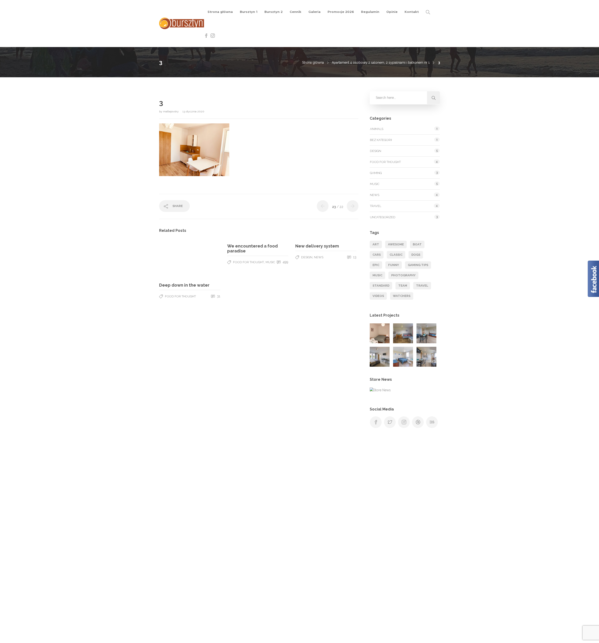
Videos (378, 296)
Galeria (314, 12)
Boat (417, 244)
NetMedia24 (363, 635)
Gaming (376, 173)
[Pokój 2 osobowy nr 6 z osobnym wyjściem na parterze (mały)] (380, 333)
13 (354, 257)
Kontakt (412, 12)
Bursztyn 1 (248, 12)
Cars (377, 254)
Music (270, 262)
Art (376, 244)
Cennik (295, 12)
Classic (396, 254)
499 (285, 262)
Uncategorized (382, 217)
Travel (375, 206)
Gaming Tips (418, 265)
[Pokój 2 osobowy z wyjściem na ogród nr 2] (380, 357)
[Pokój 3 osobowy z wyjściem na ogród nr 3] (403, 357)
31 (218, 296)
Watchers (401, 296)
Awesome (396, 244)
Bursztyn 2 (273, 12)
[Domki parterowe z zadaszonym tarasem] (403, 333)
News (318, 257)
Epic (376, 265)
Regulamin (370, 12)
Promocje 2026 (341, 12)
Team (402, 285)
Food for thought (180, 296)
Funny (393, 265)
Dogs (415, 254)
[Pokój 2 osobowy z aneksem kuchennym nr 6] (87, 594)
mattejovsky (171, 111)
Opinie (392, 12)
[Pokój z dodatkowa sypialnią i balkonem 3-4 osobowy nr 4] (426, 357)
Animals (376, 129)
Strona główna (220, 12)
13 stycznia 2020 (193, 111)
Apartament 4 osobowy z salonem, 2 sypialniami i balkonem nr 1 (381, 62)
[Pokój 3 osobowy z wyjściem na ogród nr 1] (426, 333)
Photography (403, 275)
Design (306, 257)
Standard (381, 285)
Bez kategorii (381, 140)
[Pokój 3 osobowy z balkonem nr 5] (63, 594)
